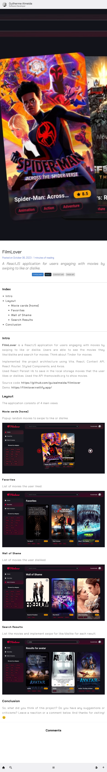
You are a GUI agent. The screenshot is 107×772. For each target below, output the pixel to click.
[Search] (10, 767)
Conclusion (13, 324)
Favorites (18, 310)
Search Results (22, 320)
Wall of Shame (21, 315)
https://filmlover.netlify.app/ (31, 387)
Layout (11, 301)
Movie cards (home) (25, 305)
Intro (9, 296)
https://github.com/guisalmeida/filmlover (51, 383)
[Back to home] (3, 767)
